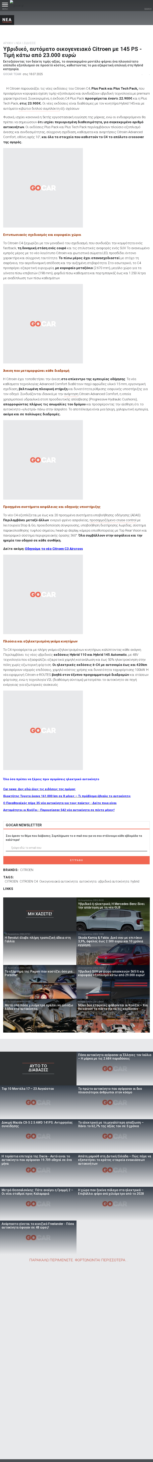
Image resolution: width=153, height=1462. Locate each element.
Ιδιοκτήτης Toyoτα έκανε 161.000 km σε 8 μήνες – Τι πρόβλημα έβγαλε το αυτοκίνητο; (67, 796)
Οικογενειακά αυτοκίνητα (58, 881)
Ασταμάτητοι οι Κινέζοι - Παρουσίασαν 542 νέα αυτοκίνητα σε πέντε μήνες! (59, 810)
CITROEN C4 (29, 881)
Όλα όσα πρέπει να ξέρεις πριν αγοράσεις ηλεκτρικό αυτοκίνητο (51, 779)
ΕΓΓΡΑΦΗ (76, 860)
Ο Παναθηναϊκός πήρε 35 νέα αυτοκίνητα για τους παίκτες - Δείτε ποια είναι (60, 803)
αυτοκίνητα (87, 881)
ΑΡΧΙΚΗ (8, 43)
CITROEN (26, 870)
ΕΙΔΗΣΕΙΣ (30, 43)
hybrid (135, 881)
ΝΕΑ (7, 19)
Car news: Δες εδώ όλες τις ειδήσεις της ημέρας (39, 789)
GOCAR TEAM (12, 74)
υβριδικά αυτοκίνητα (113, 881)
